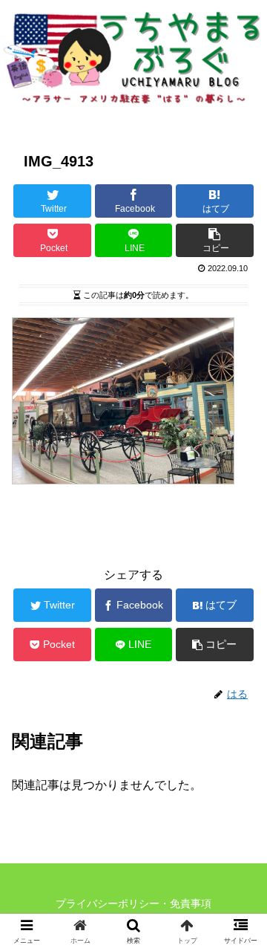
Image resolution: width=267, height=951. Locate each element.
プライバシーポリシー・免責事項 (133, 903)
